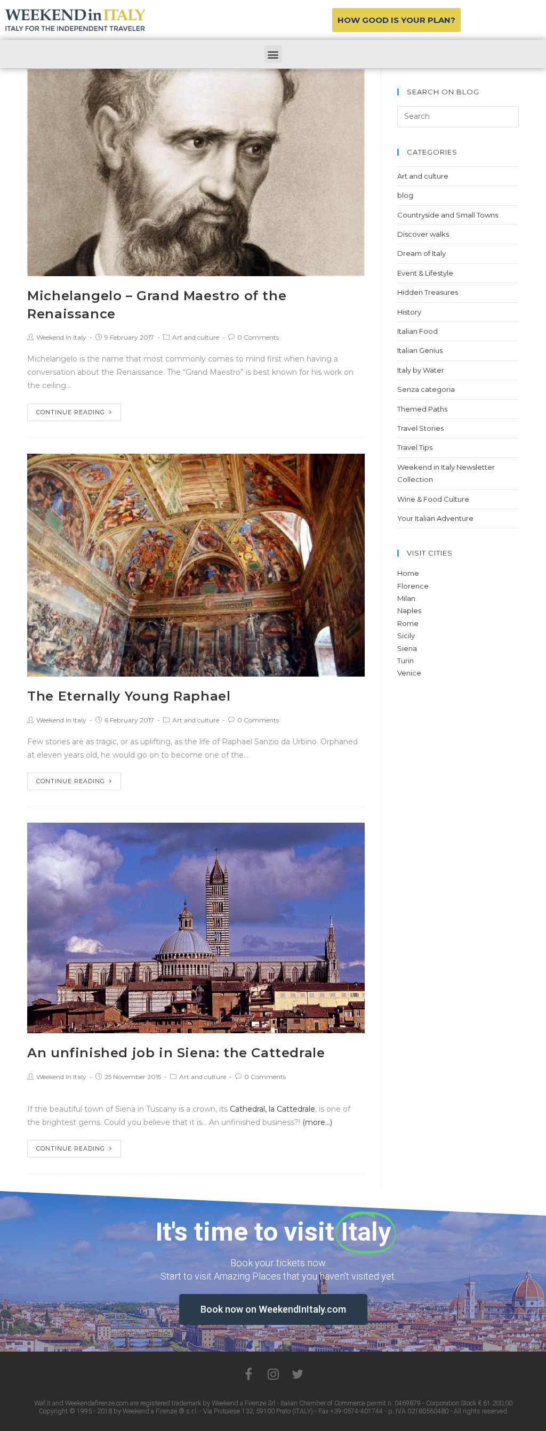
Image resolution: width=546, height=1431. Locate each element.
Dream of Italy (421, 253)
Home (408, 573)
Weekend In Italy (61, 337)
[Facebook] (248, 1374)
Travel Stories (420, 428)
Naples (409, 610)
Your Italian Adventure (435, 518)
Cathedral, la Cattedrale (272, 1109)
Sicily (406, 635)
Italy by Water (420, 370)
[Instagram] (273, 1374)
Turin (405, 660)
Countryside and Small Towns (447, 215)
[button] (396, 20)
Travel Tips (414, 447)
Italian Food (417, 331)
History (409, 312)
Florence (413, 586)
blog (405, 195)
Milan (406, 598)
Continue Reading (70, 412)
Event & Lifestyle (425, 273)
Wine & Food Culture (433, 499)
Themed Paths (422, 409)
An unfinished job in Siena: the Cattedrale (176, 1052)
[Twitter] (297, 1374)
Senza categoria (426, 389)
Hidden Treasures (427, 292)
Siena (407, 648)
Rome (408, 623)
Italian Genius (420, 350)
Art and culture (195, 337)
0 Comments (258, 337)
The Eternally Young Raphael (128, 696)
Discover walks (423, 234)
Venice (409, 673)
